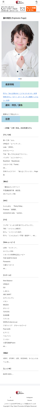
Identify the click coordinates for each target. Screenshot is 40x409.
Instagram (30, 397)
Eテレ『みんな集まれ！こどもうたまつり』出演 (20, 93)
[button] (19, 78)
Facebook (10, 400)
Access (29, 400)
